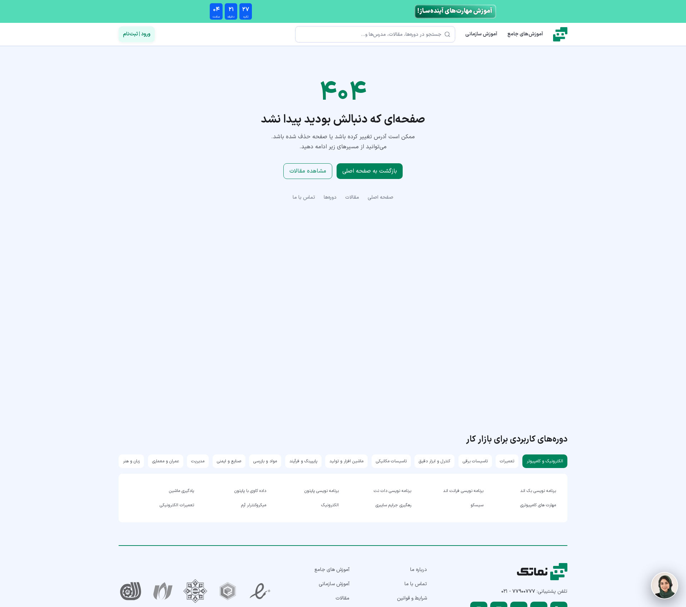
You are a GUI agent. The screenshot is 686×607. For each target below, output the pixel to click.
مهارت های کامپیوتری (538, 505)
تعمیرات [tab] (507, 461)
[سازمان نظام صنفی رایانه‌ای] (163, 591)
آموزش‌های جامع (525, 34)
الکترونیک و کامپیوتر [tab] (545, 461)
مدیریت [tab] (197, 461)
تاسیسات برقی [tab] (475, 461)
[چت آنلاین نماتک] (664, 585)
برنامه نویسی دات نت (392, 491)
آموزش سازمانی (481, 34)
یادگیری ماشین (181, 491)
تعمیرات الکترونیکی (177, 505)
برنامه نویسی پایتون (321, 491)
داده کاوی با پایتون (250, 491)
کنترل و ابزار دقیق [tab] (434, 461)
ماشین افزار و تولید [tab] (346, 461)
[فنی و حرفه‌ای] (131, 591)
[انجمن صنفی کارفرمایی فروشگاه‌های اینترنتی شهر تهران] (195, 591)
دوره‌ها (330, 197)
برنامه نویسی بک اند (538, 491)
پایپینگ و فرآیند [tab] (303, 461)
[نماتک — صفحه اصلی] (560, 34)
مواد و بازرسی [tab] (265, 461)
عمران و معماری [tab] (165, 461)
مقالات (352, 197)
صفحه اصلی (380, 197)
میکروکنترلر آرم (253, 505)
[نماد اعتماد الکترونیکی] (260, 591)
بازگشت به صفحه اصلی (369, 171)
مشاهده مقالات (307, 171)
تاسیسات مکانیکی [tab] (391, 461)
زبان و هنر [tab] (131, 461)
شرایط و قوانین (412, 598)
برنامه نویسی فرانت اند (463, 491)
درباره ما (418, 569)
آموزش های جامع (331, 569)
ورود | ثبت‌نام (136, 34)
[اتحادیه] (228, 591)
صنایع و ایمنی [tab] (229, 461)
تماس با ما (304, 197)
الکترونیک (330, 505)
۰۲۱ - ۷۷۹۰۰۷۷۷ (518, 591)
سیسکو (477, 505)
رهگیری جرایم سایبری (393, 505)
